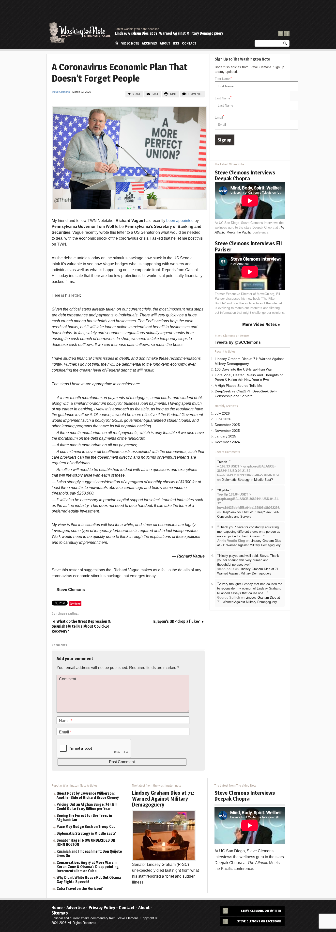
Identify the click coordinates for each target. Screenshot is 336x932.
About (165, 43)
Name (65, 721)
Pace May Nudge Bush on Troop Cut (86, 827)
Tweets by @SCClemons (238, 342)
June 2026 (223, 419)
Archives (149, 43)
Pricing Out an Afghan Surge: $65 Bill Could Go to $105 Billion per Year (87, 807)
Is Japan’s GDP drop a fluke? (176, 621)
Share (136, 94)
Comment (67, 679)
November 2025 (227, 431)
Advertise (75, 907)
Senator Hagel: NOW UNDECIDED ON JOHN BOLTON (86, 843)
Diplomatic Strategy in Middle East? (247, 480)
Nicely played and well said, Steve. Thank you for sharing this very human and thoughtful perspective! (248, 560)
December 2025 (227, 425)
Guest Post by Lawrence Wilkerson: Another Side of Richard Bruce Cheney (88, 796)
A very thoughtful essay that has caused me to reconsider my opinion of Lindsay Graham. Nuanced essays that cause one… (249, 588)
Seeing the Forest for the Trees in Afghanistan (84, 818)
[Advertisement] (200, 13)
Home (117, 43)
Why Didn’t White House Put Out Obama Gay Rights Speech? (89, 880)
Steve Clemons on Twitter (261, 911)
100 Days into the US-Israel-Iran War (243, 369)
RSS (176, 43)
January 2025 (225, 436)
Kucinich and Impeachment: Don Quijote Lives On (89, 854)
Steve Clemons (61, 91)
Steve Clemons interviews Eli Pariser (248, 246)
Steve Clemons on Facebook (259, 921)
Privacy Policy (102, 907)
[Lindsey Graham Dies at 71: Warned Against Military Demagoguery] (164, 835)
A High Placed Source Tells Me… (240, 386)
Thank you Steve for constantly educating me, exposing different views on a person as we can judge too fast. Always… (248, 531)
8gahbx (224, 490)
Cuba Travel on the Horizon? (80, 889)
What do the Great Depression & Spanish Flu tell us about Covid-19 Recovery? (81, 626)
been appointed (180, 220)
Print (172, 94)
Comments (194, 94)
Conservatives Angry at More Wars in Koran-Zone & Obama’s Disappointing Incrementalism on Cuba (88, 867)
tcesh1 (224, 462)
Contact (189, 43)
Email (155, 94)
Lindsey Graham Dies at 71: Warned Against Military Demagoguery (169, 33)
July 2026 (222, 413)
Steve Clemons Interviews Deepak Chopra (245, 175)
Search (285, 44)
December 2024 (227, 442)
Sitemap (59, 913)
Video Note (130, 43)
